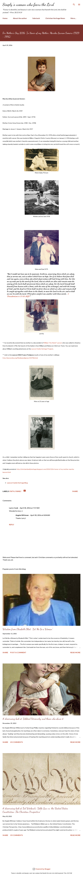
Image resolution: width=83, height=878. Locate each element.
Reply (11, 524)
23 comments (16, 742)
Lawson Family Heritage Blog (17, 483)
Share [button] (75, 491)
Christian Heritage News (55, 18)
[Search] (74, 4)
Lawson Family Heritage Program (42, 349)
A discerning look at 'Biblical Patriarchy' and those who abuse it (33, 718)
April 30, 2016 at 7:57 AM (29, 508)
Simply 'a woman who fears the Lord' (28, 4)
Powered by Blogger (42, 869)
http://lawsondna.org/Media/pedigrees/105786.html (20, 358)
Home (5, 18)
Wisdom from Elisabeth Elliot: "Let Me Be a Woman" (28, 629)
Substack (36, 18)
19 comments (16, 835)
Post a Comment (18, 652)
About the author (20, 18)
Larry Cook (13, 508)
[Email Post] (24, 491)
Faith (12, 491)
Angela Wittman (22, 515)
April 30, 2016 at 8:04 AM (40, 515)
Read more (75, 652)
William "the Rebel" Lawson (53, 343)
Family (18, 491)
